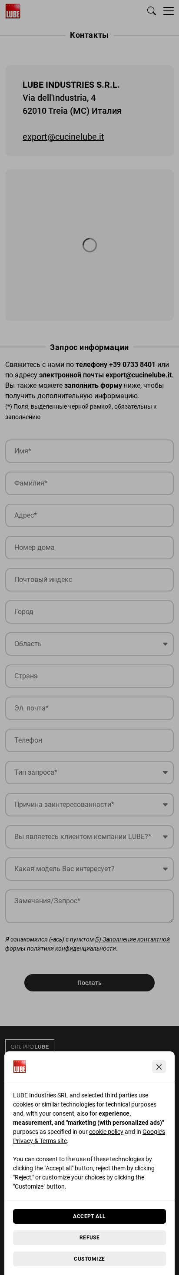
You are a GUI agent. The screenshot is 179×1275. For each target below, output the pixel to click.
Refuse (90, 1238)
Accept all (89, 1216)
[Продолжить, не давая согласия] (159, 1066)
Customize (89, 1259)
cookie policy (106, 1131)
